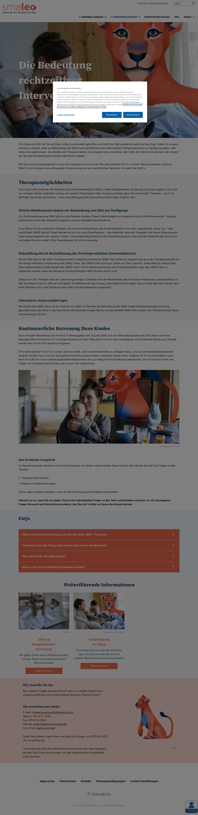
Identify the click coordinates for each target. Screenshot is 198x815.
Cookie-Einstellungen (66, 115)
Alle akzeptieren (133, 115)
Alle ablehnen (111, 115)
